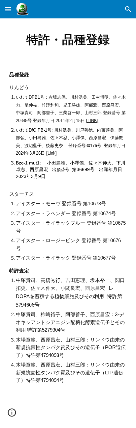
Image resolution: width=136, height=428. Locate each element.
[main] (68, 39)
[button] (8, 9)
